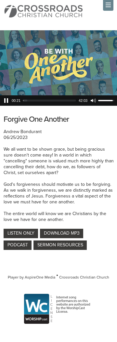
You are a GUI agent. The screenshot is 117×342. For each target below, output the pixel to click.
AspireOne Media (40, 277)
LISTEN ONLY (20, 233)
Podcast (17, 244)
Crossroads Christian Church (84, 277)
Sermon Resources (60, 244)
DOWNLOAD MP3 (62, 233)
